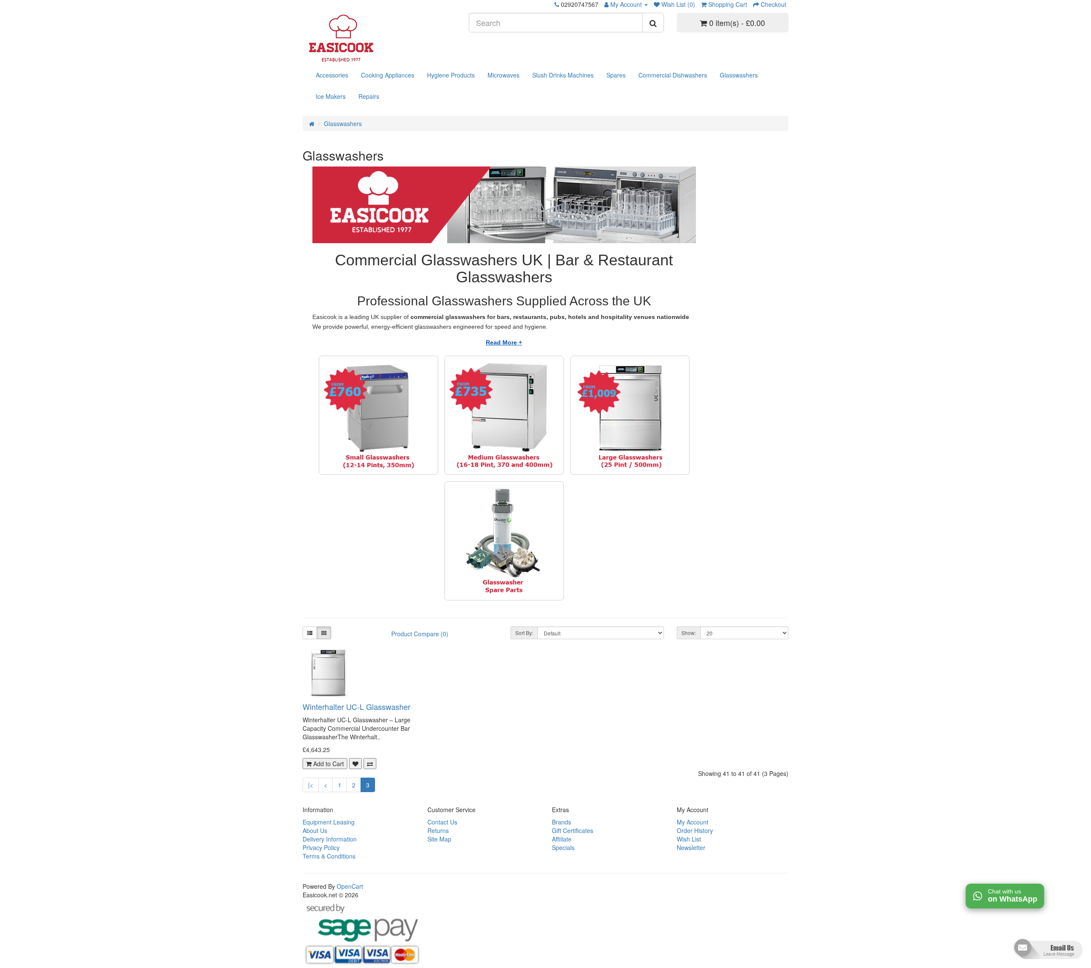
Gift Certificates (572, 830)
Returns (438, 830)
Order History (695, 830)
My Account (692, 822)
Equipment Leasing (329, 822)
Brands (561, 822)
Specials (563, 847)
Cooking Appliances (387, 75)
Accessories (332, 75)
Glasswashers (739, 75)
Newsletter (691, 847)
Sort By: (524, 632)
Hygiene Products (451, 75)
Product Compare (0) (419, 633)
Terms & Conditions (329, 856)
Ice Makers (331, 96)
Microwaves (504, 75)
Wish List (689, 839)
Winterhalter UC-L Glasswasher (356, 706)
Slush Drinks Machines (563, 75)
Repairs (368, 96)
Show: (688, 632)
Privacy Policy (321, 847)
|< (310, 785)
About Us (315, 830)
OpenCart (350, 886)
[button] (1047, 952)
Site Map (439, 839)
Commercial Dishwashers (672, 75)
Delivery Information (330, 839)
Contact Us (442, 822)
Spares (616, 75)
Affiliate (561, 839)
